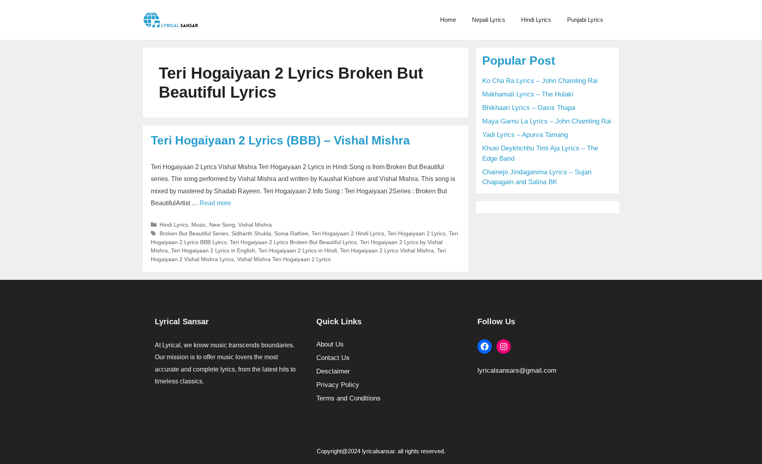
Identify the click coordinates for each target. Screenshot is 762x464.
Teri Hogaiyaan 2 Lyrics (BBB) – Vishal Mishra (280, 140)
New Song (222, 224)
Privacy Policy (337, 385)
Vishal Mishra (255, 224)
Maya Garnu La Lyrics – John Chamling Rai (546, 121)
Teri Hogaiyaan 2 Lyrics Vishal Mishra (387, 250)
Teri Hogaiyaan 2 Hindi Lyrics (348, 233)
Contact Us (333, 358)
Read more (215, 203)
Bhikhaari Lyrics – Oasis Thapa (528, 108)
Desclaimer (333, 371)
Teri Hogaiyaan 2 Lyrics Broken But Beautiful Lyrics (293, 242)
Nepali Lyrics (488, 19)
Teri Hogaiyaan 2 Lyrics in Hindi (297, 250)
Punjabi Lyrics (585, 19)
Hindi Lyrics (536, 19)
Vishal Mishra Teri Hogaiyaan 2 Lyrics (284, 259)
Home (448, 19)
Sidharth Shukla (251, 233)
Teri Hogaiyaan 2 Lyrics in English (213, 250)
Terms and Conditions (348, 398)
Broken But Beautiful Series (194, 233)
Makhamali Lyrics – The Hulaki (527, 94)
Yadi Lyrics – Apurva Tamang (525, 135)
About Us (330, 344)
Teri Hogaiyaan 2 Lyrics (416, 233)
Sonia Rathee (291, 233)
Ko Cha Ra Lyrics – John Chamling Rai (540, 81)
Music (198, 224)
